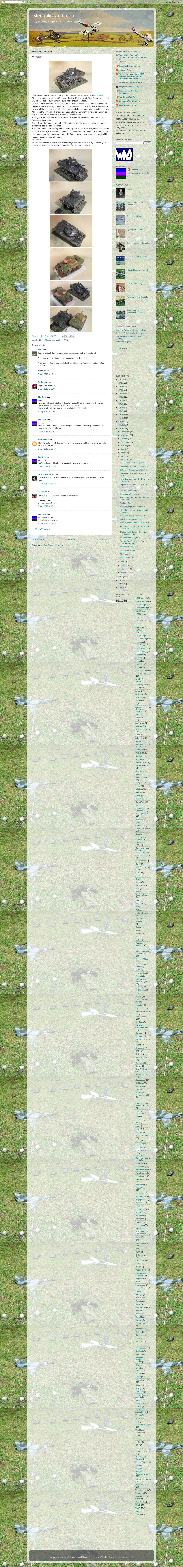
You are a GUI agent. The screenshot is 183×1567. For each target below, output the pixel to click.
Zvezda (138, 1515)
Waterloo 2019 (141, 1490)
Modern (138, 1212)
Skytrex (138, 1374)
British (138, 792)
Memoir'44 (139, 1203)
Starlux (138, 1385)
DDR (137, 889)
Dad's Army (140, 885)
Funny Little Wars (142, 1011)
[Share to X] (68, 336)
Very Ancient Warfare (140, 1458)
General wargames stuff (141, 1026)
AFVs (137, 691)
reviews (138, 1320)
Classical (139, 826)
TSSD (137, 1439)
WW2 (66, 340)
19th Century (140, 652)
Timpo (138, 1415)
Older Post (103, 539)
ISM (137, 1116)
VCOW (138, 1448)
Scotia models (141, 1348)
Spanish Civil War (142, 1380)
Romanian (139, 1335)
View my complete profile (138, 173)
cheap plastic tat (142, 814)
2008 (121, 587)
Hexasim (139, 1063)
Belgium (138, 756)
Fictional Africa (141, 959)
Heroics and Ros (142, 1057)
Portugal (139, 1295)
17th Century (140, 645)
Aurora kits (140, 723)
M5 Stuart (124, 554)
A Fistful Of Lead (142, 674)
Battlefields (140, 753)
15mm (138, 642)
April (123, 562)
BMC (137, 774)
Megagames (140, 1200)
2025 (121, 383)
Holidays (139, 1083)
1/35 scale (139, 627)
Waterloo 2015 (141, 1485)
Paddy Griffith (141, 1270)
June (123, 453)
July (123, 449)
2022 (121, 394)
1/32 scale (139, 621)
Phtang (138, 1282)
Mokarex (139, 1216)
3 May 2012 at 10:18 (47, 374)
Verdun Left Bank (142, 1452)
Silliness (138, 1365)
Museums (139, 1225)
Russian (138, 1341)
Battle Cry (139, 750)
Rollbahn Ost (140, 1329)
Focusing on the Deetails (137, 297)
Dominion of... (141, 919)
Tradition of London (140, 1431)
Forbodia (139, 987)
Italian (138, 1129)
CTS (137, 879)
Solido (138, 1377)
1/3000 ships (140, 614)
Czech (138, 882)
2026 (121, 379)
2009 (121, 584)
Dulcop (138, 927)
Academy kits (141, 685)
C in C (138, 796)
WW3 (137, 1511)
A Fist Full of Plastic (127, 105)
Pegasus (139, 1279)
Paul (101, 95)
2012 (121, 429)
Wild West (139, 1502)
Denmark (139, 904)
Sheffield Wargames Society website (131, 330)
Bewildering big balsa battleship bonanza (136, 312)
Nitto (137, 1249)
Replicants (139, 1314)
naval (137, 1237)
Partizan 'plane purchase (141, 1274)
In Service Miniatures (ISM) (142, 1094)
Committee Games (140, 844)
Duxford (138, 933)
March (124, 565)
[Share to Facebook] (71, 336)
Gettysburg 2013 (142, 1039)
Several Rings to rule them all (132, 516)
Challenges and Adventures (142, 809)
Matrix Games (141, 1188)
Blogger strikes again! (129, 547)
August (124, 446)
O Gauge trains (141, 1255)
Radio (137, 1304)
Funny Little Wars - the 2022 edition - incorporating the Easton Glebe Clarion (131, 76)
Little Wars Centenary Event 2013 (142, 1158)
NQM (137, 1252)
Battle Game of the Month (130, 83)
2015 (121, 418)
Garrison (139, 1022)
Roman (138, 1332)
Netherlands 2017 (143, 1243)
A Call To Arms (141, 671)
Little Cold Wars (142, 1151)
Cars (137, 805)
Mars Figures (141, 1173)
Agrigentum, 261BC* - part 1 (132, 463)
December (125, 432)
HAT (137, 1051)
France (138, 997)
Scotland (139, 1351)
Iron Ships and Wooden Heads (142, 1104)
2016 (121, 414)
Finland (138, 976)
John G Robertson (143, 1136)
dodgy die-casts (142, 913)
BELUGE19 (140, 759)
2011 (121, 577)
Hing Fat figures (142, 1069)
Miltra (137, 1206)
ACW (137, 688)
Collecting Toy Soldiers (129, 101)
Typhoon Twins (126, 503)
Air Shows (139, 694)
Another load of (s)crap (130, 538)
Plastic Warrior (141, 1288)
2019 (121, 404)
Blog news (139, 771)
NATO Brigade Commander (141, 1233)
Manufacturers (141, 1170)
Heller (137, 1054)
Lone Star (139, 1163)
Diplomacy (139, 910)
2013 (121, 425)
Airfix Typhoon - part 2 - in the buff (134, 523)
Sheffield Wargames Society (140, 1360)
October (124, 439)
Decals (138, 892)
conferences (140, 861)
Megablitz (49, 340)
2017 (121, 411)
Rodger (41, 382)
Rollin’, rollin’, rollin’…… (130, 494)
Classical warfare (142, 829)
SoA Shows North (46, 474)
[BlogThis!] (65, 336)
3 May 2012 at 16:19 (47, 449)
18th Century (140, 648)
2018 (121, 408)
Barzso (138, 741)
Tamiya (138, 1403)
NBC (137, 1240)
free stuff (139, 1005)
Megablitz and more (54, 15)
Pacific (138, 1267)
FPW (137, 993)
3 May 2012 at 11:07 (46, 431)
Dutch (137, 930)
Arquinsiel (42, 440)
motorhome (140, 1222)
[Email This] (63, 336)
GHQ (137, 1045)
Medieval (139, 1193)
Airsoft (138, 701)
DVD (137, 937)
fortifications (140, 990)
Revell (138, 1317)
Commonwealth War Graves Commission (142, 850)
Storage (138, 1389)
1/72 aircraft (140, 639)
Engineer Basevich (139, 944)
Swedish (139, 1400)
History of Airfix (141, 1075)
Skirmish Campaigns (140, 1369)
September (126, 442)
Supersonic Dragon (128, 550)
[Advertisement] (129, 1533)
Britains (138, 789)
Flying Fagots (126, 459)
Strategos (139, 1392)
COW (137, 873)
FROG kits (139, 1008)
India (137, 1100)
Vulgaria (138, 1469)
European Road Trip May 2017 (142, 953)
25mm (138, 658)
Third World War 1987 (128, 55)
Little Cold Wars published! (138, 257)
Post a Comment (42, 529)
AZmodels (139, 738)
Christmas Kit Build (135, 216)
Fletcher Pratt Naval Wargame (142, 980)
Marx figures (140, 1176)
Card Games (140, 799)
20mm (41, 340)
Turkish (138, 1442)
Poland (138, 1291)
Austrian (138, 726)
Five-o (129, 189)
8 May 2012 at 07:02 (47, 506)
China (137, 822)
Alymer (138, 704)
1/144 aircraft (141, 608)
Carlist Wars (140, 802)
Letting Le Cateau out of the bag (134, 470)
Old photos (140, 1260)
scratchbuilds (141, 1354)
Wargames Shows (143, 1479)
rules (137, 1338)
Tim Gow (42, 397)
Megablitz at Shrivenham (130, 519)
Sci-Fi (137, 1345)
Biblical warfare (141, 766)
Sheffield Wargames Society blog (129, 333)
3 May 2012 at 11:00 (46, 389)
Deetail (138, 900)
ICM (137, 1089)
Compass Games (142, 855)
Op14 (137, 1264)
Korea (138, 1141)
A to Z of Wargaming (140, 680)
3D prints (139, 664)
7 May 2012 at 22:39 (47, 484)
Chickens (139, 819)
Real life (138, 1311)
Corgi (137, 864)
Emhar (138, 940)
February (125, 569)
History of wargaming (125, 342)
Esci (137, 948)
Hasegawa (139, 1048)
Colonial (138, 834)
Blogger (129, 1557)
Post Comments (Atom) (53, 545)
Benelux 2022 (141, 763)
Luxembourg (140, 1167)
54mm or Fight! (125, 70)
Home (71, 539)
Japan (138, 1132)
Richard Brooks (141, 1323)
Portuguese (140, 1298)
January (124, 572)
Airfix (137, 697)
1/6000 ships (140, 636)
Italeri (137, 1126)
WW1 (137, 1505)
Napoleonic (140, 1228)
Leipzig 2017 (140, 1144)
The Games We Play (127, 97)
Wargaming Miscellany (128, 87)
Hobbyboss (140, 1080)
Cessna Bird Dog (127, 557)
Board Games (141, 777)
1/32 (137, 617)
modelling (58, 340)
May (123, 456)
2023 (121, 390)
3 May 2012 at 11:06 (46, 412)
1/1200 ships (140, 605)
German (138, 1033)
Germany (139, 1036)
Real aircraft (140, 1307)
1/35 (137, 624)
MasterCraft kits (142, 1179)
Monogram (140, 1219)
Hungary (139, 1086)
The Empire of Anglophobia (141, 1411)
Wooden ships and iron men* (132, 507)
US (136, 1445)
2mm (137, 661)
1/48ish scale (141, 630)
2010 (121, 580)
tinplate (138, 1418)
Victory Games (141, 1462)
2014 (121, 422)
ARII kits (138, 714)
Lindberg (139, 1147)
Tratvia (138, 1436)
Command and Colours (141, 838)
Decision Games (142, 895)
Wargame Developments (129, 66)
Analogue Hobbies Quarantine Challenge (143, 709)
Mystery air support (135, 230)
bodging (138, 783)
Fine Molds (140, 973)
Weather (139, 1493)
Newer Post (38, 539)
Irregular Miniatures (139, 1112)
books (138, 786)
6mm (137, 667)
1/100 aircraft (141, 598)
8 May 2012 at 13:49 (47, 524)
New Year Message (135, 284)
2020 (121, 400)
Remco (41, 492)
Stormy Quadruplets (128, 490)
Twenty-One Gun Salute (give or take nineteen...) (133, 542)
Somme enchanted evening (138, 243)
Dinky (137, 907)
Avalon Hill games (143, 729)
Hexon (138, 1066)
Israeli (138, 1123)
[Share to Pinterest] (73, 336)
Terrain (138, 1407)
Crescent (139, 876)
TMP (137, 1422)
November (125, 435)
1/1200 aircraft (141, 601)
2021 (121, 397)
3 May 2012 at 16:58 (47, 466)
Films (137, 970)
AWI (137, 735)
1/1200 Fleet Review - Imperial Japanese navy (133, 533)
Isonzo (138, 1120)
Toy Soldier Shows (143, 1425)
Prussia (138, 1301)
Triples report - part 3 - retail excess (135, 466)
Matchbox (139, 1185)
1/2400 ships (140, 611)
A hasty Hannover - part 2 (137, 270)
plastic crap (140, 1285)
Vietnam (138, 1465)
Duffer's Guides (142, 922)
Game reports (141, 1017)
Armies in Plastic (142, 718)
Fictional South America (141, 965)
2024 (121, 386)
